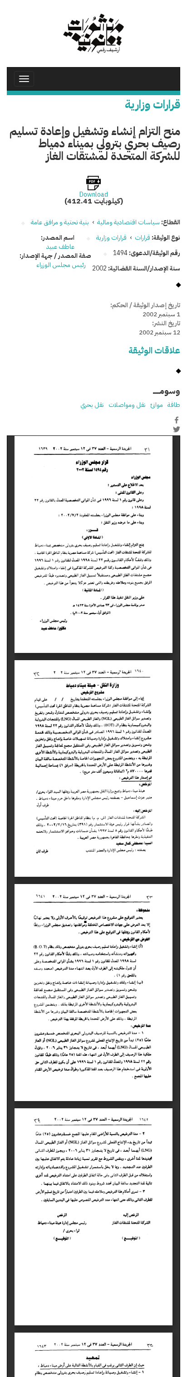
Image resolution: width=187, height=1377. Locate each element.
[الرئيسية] (93, 33)
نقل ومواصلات (127, 405)
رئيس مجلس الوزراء (61, 265)
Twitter (176, 429)
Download (93, 195)
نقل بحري (92, 405)
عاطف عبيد (60, 246)
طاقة (173, 405)
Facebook (176, 420)
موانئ (156, 405)
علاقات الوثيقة (154, 350)
